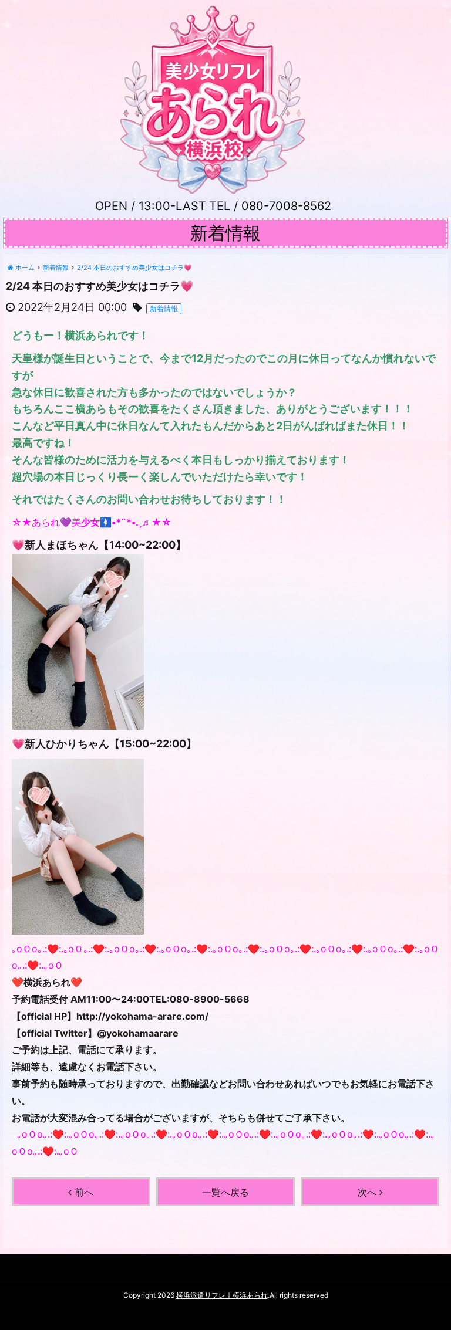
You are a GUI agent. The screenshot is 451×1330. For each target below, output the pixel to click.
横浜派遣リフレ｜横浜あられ (222, 1295)
